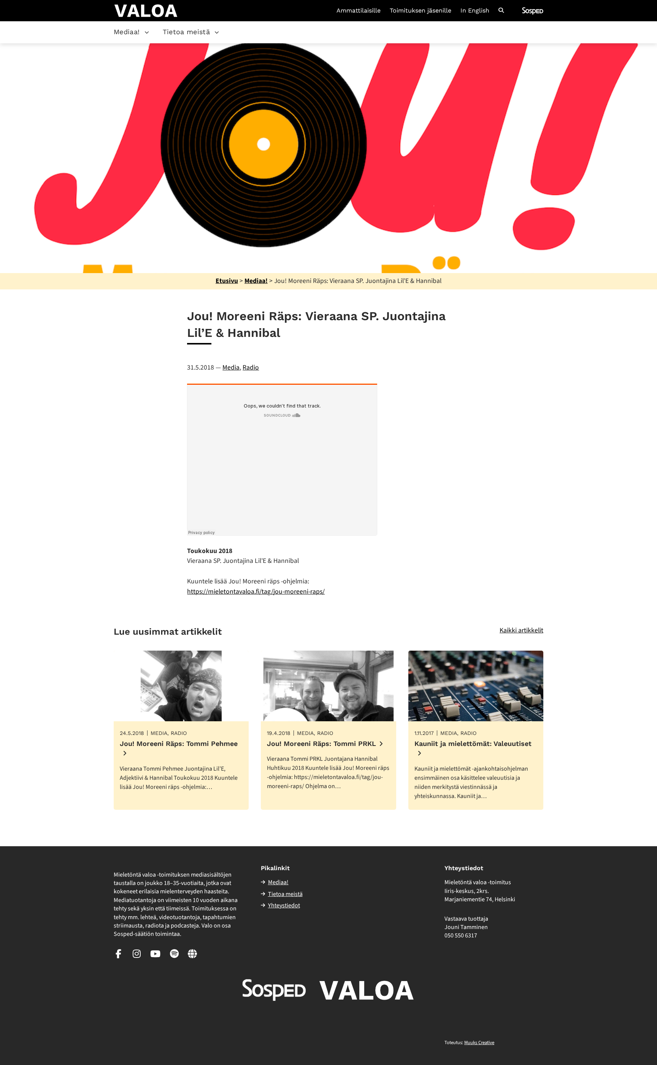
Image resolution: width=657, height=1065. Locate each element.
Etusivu (227, 281)
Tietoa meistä (186, 32)
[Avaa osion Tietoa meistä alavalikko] (217, 32)
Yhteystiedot (284, 905)
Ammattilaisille (358, 11)
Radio (251, 367)
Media (231, 367)
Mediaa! (127, 32)
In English (474, 11)
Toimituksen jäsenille (420, 11)
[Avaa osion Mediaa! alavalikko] (147, 32)
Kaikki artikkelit (521, 630)
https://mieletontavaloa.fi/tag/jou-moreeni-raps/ (256, 591)
